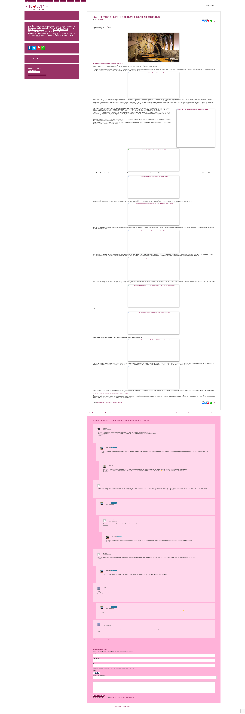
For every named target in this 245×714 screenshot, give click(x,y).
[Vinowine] (36, 9)
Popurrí (77, 0)
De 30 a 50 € (115, 402)
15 (214, 21)
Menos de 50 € (60, 33)
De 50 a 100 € (57, 31)
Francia (48, 33)
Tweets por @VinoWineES (33, 58)
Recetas (56, 0)
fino (46, 33)
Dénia (65, 31)
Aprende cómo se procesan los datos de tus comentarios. (122, 697)
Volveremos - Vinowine (101, 642)
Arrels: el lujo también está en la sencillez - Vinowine (107, 645)
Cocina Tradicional (60, 30)
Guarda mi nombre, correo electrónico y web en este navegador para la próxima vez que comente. (114, 668)
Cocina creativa (100, 402)
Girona (52, 33)
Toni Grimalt (100, 19)
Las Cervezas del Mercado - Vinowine (104, 639)
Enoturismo (62, 0)
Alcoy (29, 26)
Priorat (29, 37)
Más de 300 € (34, 35)
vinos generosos (54, 37)
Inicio (26, 1)
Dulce (63, 31)
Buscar (218, 5)
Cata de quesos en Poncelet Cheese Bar (99, 412)
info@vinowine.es (127, 706)
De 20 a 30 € (38, 31)
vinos (45, 37)
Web (93, 663)
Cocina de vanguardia (48, 30)
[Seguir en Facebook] (30, 48)
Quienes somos (32, 0)
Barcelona (45, 26)
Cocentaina (68, 26)
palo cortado (42, 35)
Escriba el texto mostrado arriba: (99, 675)
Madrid (55, 33)
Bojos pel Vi (53, 26)
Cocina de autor (56, 28)
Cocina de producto (38, 30)
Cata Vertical (63, 26)
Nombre (94, 653)
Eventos (43, 33)
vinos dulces (48, 37)
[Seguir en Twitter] (34, 48)
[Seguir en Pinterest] (39, 48)
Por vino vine (70, 0)
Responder (99, 435)
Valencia (120, 402)
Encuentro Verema (70, 31)
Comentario (95, 680)
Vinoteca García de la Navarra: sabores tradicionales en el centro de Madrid (198, 412)
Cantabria (59, 26)
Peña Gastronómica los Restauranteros (59, 35)
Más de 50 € (66, 33)
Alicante (34, 26)
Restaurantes (49, 0)
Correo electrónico (97, 658)
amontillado (40, 26)
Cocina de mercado (108, 402)
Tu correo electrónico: (32, 70)
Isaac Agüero (105, 553)
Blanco (48, 26)
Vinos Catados (41, 0)
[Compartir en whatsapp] (43, 48)
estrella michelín (34, 33)
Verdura (43, 37)
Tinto (32, 37)
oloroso (38, 35)
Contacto (83, 0)
